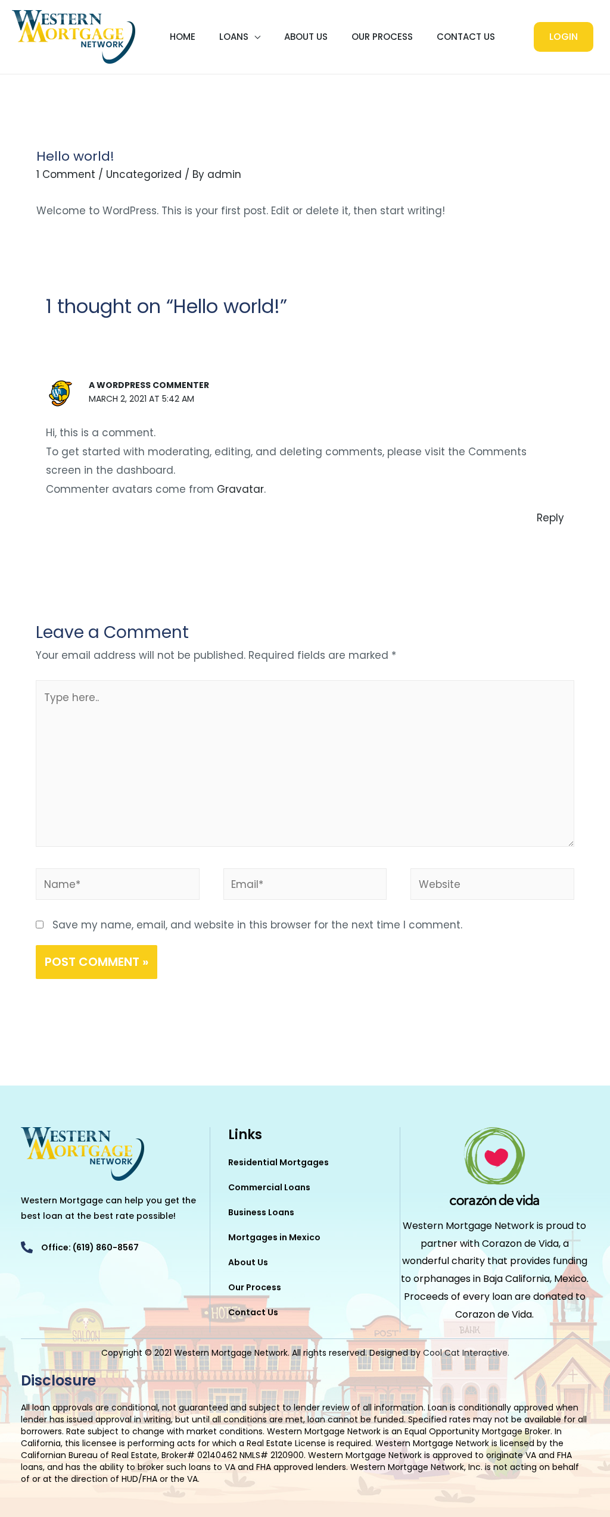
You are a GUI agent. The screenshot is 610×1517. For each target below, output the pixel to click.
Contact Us (466, 36)
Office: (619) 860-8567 (90, 1247)
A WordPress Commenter (149, 385)
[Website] (492, 886)
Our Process (382, 36)
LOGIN (563, 36)
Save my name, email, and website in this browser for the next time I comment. (257, 925)
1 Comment (65, 174)
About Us (306, 36)
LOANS (233, 36)
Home (182, 36)
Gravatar (240, 489)
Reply (550, 518)
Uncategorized (144, 174)
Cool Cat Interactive (465, 1353)
